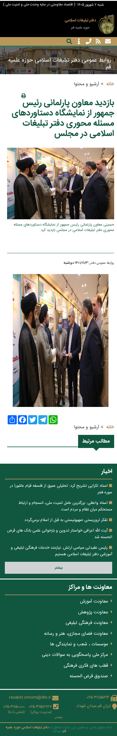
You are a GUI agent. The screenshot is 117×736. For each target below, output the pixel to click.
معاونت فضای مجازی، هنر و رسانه (76, 634)
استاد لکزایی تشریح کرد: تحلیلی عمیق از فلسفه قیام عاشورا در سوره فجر (61, 489)
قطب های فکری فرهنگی (86, 666)
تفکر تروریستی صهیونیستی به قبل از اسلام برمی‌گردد (66, 520)
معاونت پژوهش (93, 612)
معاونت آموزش (94, 601)
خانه (110, 84)
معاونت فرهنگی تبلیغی (87, 623)
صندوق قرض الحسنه (89, 676)
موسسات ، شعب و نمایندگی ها (79, 644)
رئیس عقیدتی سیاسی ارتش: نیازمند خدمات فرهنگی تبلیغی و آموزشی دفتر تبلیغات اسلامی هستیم (61, 550)
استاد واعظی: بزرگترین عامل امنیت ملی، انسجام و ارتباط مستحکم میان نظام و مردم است (65, 506)
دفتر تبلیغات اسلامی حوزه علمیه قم (36, 729)
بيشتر (58, 568)
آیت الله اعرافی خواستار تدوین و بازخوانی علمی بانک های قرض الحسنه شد (59, 533)
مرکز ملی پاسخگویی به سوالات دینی (75, 655)
